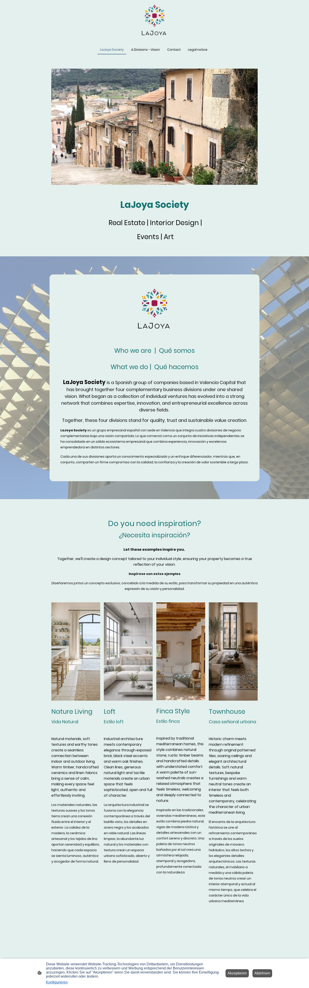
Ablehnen (262, 973)
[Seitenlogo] (154, 20)
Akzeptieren (237, 973)
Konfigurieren (57, 982)
